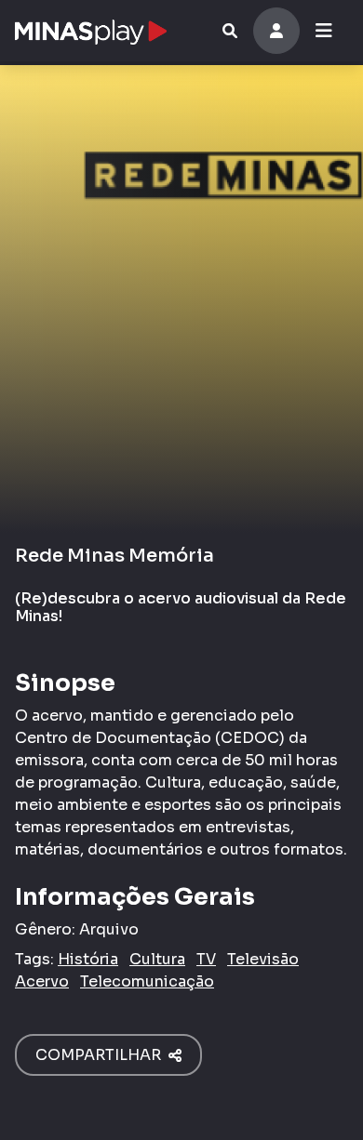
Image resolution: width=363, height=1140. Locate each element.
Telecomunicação (147, 981)
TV (206, 959)
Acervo (42, 981)
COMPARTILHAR (101, 1055)
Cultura (157, 959)
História (88, 959)
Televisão (263, 959)
